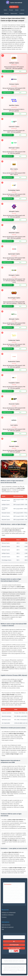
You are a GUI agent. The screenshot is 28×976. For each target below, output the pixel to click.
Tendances (21, 13)
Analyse (16, 10)
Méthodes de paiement (8, 927)
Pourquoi (11, 10)
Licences (22, 10)
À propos (4, 917)
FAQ (3, 929)
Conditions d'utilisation (8, 914)
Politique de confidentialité (8, 912)
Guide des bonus (6, 925)
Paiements (6, 13)
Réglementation (14, 13)
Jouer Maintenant (14, 6)
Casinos (5, 10)
